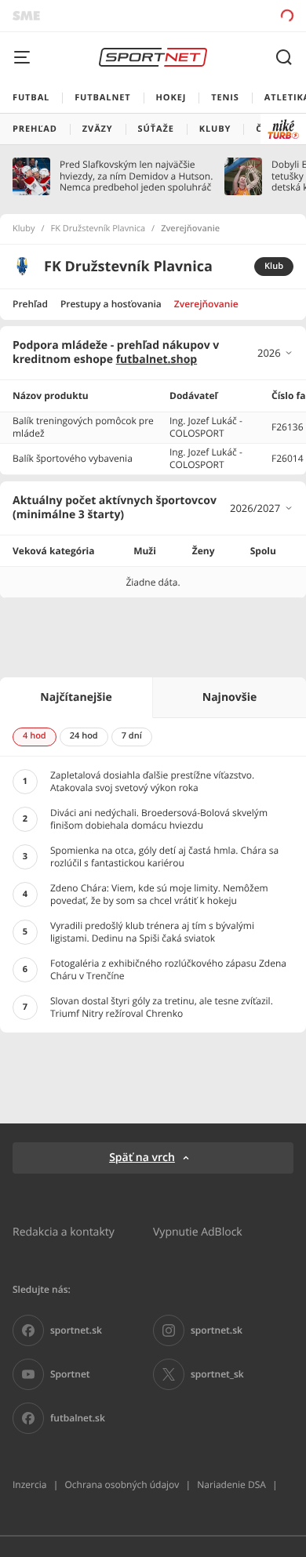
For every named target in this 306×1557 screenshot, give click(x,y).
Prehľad (30, 303)
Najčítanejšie (75, 697)
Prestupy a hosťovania (111, 303)
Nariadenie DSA (231, 1484)
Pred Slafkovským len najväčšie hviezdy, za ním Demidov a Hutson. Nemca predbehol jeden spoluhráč (136, 176)
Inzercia (29, 1484)
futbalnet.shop (157, 359)
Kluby (24, 228)
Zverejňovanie (206, 303)
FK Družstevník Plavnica (98, 228)
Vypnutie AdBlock (197, 1231)
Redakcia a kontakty (64, 1231)
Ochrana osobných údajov (121, 1484)
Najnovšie (229, 697)
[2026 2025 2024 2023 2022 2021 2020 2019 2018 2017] (275, 353)
